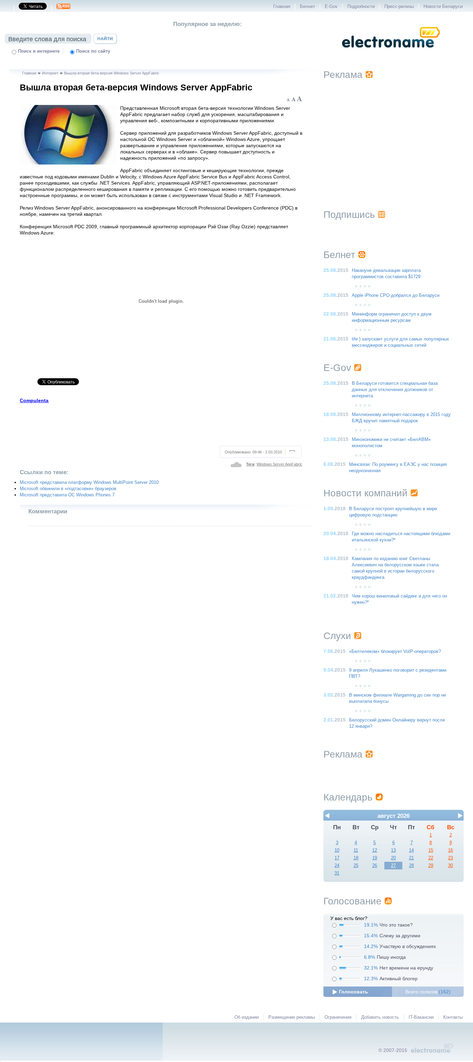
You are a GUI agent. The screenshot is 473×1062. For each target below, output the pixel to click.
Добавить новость (380, 1017)
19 (374, 858)
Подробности (361, 6)
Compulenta (34, 400)
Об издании (246, 1017)
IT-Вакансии (421, 1017)
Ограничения (337, 1017)
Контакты (453, 1017)
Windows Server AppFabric (279, 464)
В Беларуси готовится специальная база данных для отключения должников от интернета (395, 389)
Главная (281, 6)
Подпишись (349, 214)
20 (393, 858)
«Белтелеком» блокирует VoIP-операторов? (395, 651)
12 (374, 850)
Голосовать (353, 991)
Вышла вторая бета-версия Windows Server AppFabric (111, 73)
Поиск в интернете (39, 51)
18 (356, 858)
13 (393, 850)
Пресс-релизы (399, 6)
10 (336, 850)
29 (430, 865)
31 (336, 873)
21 (411, 858)
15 (430, 850)
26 (374, 865)
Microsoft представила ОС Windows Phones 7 (67, 495)
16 (450, 850)
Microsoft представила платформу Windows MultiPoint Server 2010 (89, 482)
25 (356, 865)
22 (430, 858)
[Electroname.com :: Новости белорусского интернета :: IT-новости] (391, 52)
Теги (250, 464)
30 (450, 865)
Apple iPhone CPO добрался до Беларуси (395, 295)
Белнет (307, 6)
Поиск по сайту (93, 51)
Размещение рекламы (291, 1017)
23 (450, 858)
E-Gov (331, 6)
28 (411, 865)
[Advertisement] (161, 423)
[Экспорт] (63, 8)
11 (356, 850)
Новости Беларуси (443, 6)
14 (411, 850)
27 (393, 865)
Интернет (50, 73)
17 (336, 858)
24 (336, 865)
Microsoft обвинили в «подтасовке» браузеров (68, 488)
